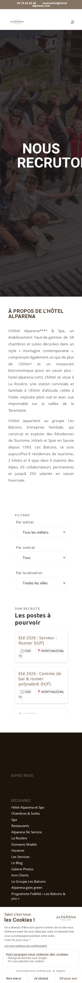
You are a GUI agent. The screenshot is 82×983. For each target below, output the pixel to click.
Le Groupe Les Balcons (28, 881)
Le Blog (17, 863)
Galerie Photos (22, 869)
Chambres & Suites (25, 813)
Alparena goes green (26, 887)
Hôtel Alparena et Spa (27, 807)
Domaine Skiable (24, 844)
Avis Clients (20, 875)
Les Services (20, 857)
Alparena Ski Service (26, 832)
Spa (14, 819)
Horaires (17, 850)
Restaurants (20, 826)
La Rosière (19, 838)
